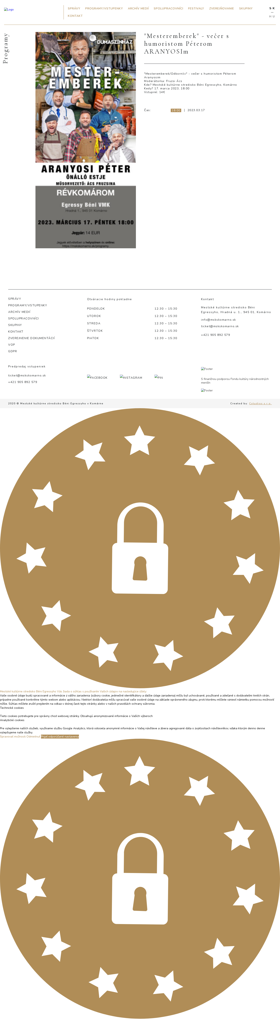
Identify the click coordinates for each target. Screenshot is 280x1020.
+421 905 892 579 (215, 335)
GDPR (12, 351)
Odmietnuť (33, 737)
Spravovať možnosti (13, 737)
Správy (74, 8)
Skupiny (246, 8)
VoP (11, 345)
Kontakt (75, 16)
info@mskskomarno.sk (218, 320)
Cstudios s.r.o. (260, 403)
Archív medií (138, 8)
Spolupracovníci (168, 8)
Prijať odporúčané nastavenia (60, 737)
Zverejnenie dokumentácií (31, 338)
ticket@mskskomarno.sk (220, 326)
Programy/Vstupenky (104, 8)
